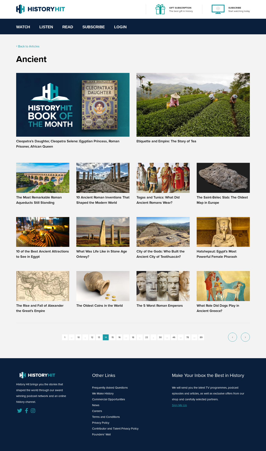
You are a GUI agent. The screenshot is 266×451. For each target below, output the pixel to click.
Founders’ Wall (101, 434)
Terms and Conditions (106, 417)
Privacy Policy (100, 423)
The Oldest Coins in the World (99, 305)
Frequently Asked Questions (110, 387)
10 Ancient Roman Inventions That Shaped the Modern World (102, 200)
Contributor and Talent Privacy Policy (115, 428)
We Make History (103, 393)
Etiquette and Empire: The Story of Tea (166, 141)
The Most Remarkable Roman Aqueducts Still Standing (39, 200)
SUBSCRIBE (234, 8)
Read (67, 27)
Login (120, 27)
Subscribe (93, 27)
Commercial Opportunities (108, 399)
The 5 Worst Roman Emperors (160, 305)
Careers (97, 411)
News (95, 405)
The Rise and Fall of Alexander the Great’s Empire (39, 308)
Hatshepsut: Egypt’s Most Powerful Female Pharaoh (217, 254)
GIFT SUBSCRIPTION (180, 8)
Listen (46, 27)
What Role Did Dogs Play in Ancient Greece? (218, 308)
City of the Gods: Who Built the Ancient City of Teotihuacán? (161, 254)
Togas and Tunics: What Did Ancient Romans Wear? (158, 200)
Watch (23, 27)
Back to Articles (28, 46)
